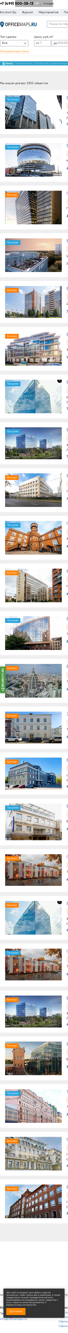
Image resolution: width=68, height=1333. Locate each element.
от (37, 43)
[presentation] (9, 112)
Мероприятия (48, 12)
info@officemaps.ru (13, 1319)
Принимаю (16, 1311)
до (55, 43)
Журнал (27, 12)
